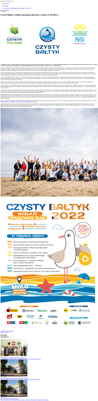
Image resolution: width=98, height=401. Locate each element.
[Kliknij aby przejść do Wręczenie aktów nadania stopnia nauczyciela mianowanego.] (14, 355)
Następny (7, 10)
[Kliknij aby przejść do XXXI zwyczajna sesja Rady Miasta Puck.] (14, 396)
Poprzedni (3, 10)
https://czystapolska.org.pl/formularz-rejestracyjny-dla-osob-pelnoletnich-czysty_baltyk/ (19, 101)
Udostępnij (11, 331)
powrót (5, 331)
